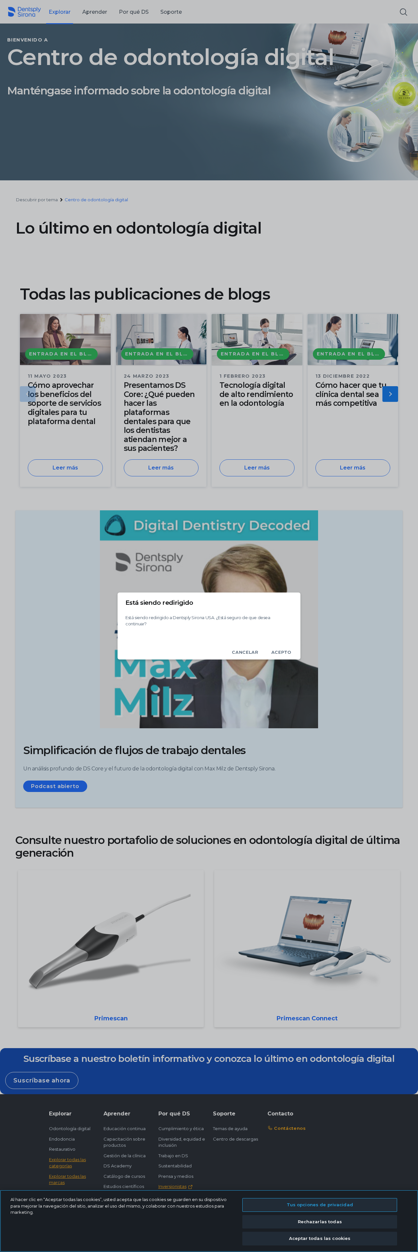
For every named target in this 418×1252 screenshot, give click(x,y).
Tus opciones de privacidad (320, 1204)
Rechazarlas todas (320, 1221)
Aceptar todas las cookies (319, 1238)
